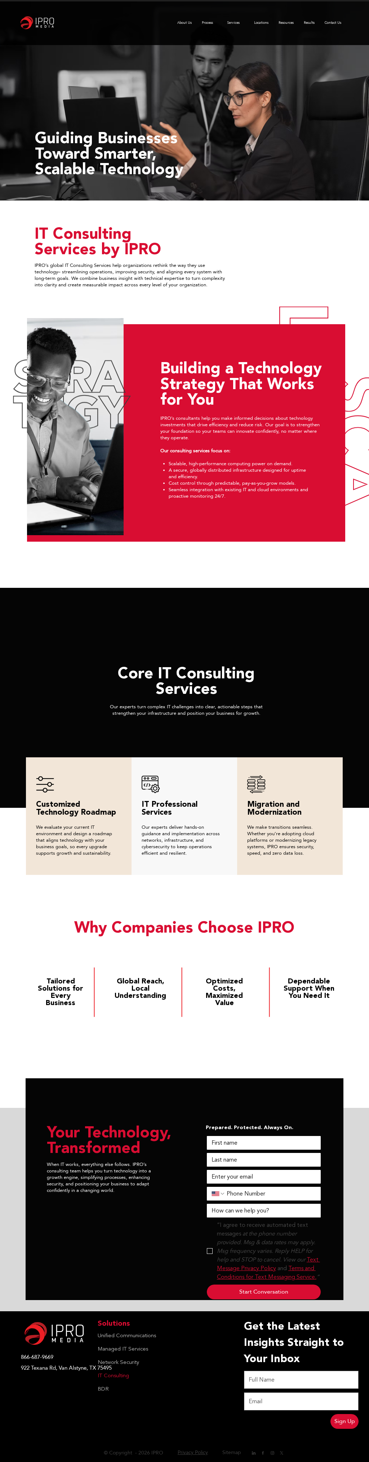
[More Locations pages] (251, 23)
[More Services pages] (224, 23)
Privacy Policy (193, 1452)
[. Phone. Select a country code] (218, 1194)
